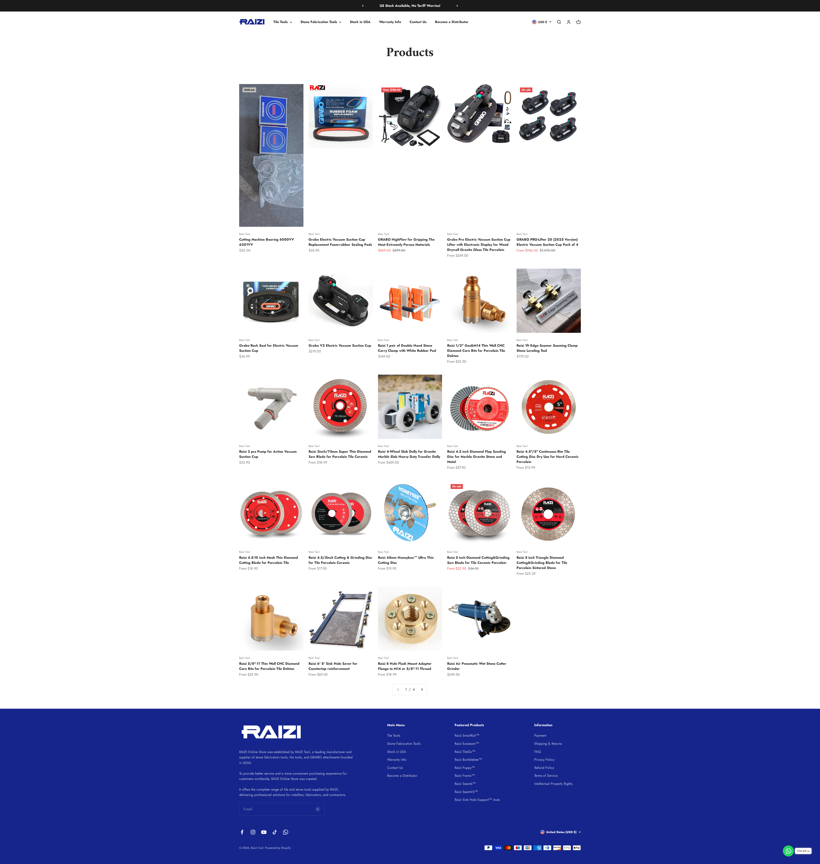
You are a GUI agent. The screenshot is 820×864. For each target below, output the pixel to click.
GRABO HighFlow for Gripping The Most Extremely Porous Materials (406, 242)
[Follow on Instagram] (253, 832)
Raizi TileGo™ (465, 751)
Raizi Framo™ (465, 775)
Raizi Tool (244, 234)
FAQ (537, 751)
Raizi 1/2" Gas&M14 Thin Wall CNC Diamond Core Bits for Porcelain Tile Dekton (476, 350)
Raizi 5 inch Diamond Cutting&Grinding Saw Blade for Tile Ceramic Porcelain (478, 560)
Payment (540, 735)
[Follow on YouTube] (264, 832)
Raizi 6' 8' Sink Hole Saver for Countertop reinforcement (333, 666)
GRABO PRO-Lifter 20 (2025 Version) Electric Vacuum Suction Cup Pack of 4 (547, 242)
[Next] (457, 6)
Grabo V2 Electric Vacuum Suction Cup (340, 345)
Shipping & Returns (548, 743)
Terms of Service (546, 775)
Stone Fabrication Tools (318, 21)
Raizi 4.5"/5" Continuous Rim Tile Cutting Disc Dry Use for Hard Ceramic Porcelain (547, 456)
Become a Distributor (452, 21)
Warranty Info (390, 21)
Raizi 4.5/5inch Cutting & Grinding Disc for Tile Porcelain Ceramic (340, 560)
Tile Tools (280, 21)
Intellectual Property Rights (553, 783)
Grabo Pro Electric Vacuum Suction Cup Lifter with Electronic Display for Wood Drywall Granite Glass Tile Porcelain (478, 244)
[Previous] (362, 6)
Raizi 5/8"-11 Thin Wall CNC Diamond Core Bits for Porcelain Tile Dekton (269, 666)
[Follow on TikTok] (275, 832)
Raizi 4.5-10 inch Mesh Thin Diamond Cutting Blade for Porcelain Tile (268, 560)
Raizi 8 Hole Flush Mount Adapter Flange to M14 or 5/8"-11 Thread (405, 666)
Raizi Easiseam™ (467, 743)
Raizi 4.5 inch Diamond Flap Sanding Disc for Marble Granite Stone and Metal (476, 456)
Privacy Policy (544, 759)
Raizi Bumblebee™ (468, 759)
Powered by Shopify (278, 848)
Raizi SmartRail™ (467, 735)
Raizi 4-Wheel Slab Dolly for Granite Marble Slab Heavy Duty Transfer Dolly (409, 454)
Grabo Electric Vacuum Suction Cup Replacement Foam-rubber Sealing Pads (340, 242)
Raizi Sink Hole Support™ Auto (477, 799)
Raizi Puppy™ (465, 767)
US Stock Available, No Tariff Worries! (410, 5)
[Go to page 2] (421, 689)
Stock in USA (360, 21)
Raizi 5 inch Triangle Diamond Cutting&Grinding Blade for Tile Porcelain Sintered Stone (542, 562)
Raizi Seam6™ (465, 783)
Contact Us (418, 21)
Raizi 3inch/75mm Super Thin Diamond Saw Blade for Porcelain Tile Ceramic (340, 454)
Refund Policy (544, 767)
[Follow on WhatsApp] (285, 832)
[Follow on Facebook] (242, 832)
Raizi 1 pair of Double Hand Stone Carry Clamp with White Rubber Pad (407, 348)
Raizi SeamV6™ (466, 791)
